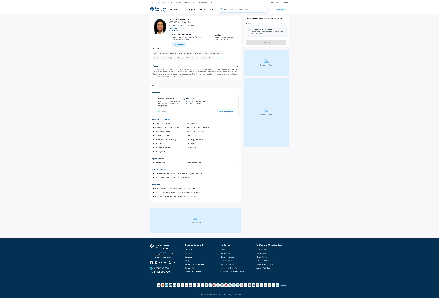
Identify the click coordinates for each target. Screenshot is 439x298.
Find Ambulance (206, 9)
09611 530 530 (161, 268)
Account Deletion (263, 268)
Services (188, 257)
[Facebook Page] (151, 262)
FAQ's (222, 250)
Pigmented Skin (192, 136)
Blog (187, 261)
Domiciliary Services (182, 2)
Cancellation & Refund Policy (232, 272)
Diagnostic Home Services (203, 2)
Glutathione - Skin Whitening (165, 140)
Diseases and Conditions (195, 264)
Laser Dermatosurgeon (195, 163)
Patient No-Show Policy (229, 268)
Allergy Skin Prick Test (163, 124)
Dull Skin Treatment (162, 136)
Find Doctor (175, 9)
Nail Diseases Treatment (195, 132)
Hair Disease (159, 144)
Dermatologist (160, 163)
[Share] (237, 66)
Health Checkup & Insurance (161, 2)
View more (217, 58)
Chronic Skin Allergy (162, 132)
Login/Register (281, 9)
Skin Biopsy (191, 144)
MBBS (171, 22)
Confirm (266, 42)
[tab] (154, 85)
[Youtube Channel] (160, 262)
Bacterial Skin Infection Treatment (167, 128)
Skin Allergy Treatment (195, 140)
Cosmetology (191, 148)
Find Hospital (189, 9)
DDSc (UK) (177, 22)
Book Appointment (226, 112)
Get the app (274, 2)
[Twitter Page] (165, 262)
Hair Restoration (192, 124)
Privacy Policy (190, 268)
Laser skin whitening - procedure (199, 128)
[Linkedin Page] (156, 262)
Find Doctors (225, 253)
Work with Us (261, 253)
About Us (189, 250)
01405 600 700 (162, 272)
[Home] (158, 9)
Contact (188, 253)
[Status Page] (174, 262)
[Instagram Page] (169, 262)
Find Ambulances (227, 257)
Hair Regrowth (160, 152)
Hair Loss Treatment (162, 148)
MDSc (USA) (186, 22)
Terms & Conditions (193, 272)
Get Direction (179, 44)
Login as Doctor (262, 250)
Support (285, 2)
